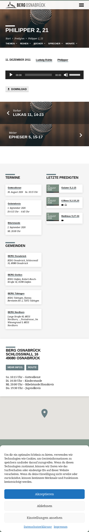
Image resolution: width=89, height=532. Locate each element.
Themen (10, 43)
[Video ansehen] (62, 205)
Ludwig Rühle (44, 60)
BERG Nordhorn (16, 312)
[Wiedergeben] (11, 75)
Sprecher (54, 43)
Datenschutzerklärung (38, 527)
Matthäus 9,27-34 (70, 216)
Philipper (62, 60)
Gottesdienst (14, 187)
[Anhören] (66, 204)
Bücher (38, 43)
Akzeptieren (44, 494)
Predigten (19, 38)
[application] (44, 75)
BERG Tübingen (16, 293)
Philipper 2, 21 (35, 38)
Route (32, 367)
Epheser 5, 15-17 (26, 137)
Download (19, 89)
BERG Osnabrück (17, 256)
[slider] (75, 74)
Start (8, 38)
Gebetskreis (14, 203)
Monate (70, 43)
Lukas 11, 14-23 (28, 114)
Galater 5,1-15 (68, 187)
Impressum (60, 527)
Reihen (24, 43)
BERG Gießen (15, 275)
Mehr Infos (15, 367)
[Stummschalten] (66, 75)
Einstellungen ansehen (44, 517)
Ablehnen (44, 506)
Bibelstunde (14, 223)
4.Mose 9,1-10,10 (70, 200)
